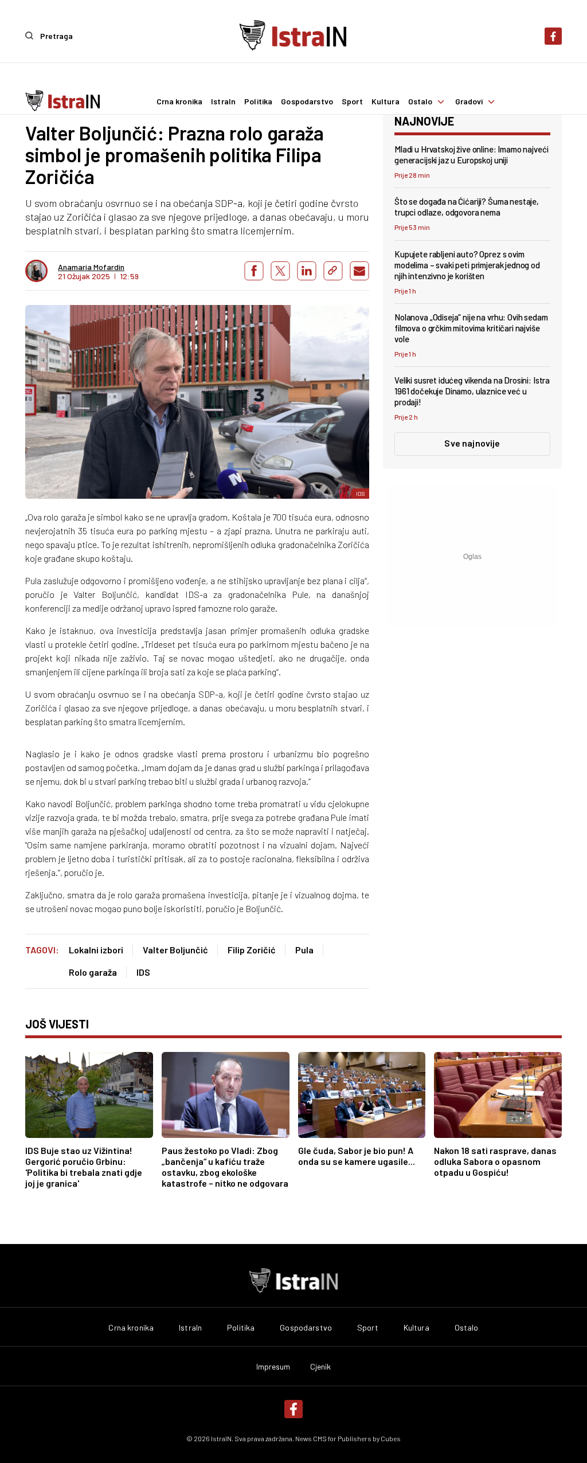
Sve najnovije (472, 442)
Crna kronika (179, 101)
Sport (352, 101)
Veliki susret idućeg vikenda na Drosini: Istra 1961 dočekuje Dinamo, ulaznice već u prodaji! (472, 391)
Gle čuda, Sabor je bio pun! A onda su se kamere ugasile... (356, 1156)
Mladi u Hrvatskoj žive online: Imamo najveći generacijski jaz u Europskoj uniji (471, 154)
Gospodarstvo (307, 101)
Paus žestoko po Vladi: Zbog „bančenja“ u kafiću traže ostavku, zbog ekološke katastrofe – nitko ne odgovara (225, 1166)
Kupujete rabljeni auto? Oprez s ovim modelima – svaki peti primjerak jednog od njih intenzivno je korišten (467, 265)
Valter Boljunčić (175, 949)
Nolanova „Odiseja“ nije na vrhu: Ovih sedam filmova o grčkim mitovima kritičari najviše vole (471, 328)
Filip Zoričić (252, 949)
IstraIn (223, 101)
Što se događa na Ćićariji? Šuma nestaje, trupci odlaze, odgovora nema (466, 206)
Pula (304, 949)
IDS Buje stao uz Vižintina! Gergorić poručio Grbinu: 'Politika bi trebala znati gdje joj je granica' (83, 1166)
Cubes (391, 1438)
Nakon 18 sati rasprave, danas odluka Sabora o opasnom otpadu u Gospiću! (495, 1161)
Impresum (273, 1366)
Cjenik (320, 1366)
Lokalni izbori (96, 949)
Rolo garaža (93, 972)
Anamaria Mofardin (91, 267)
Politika (258, 101)
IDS (143, 972)
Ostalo (420, 101)
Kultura (385, 101)
